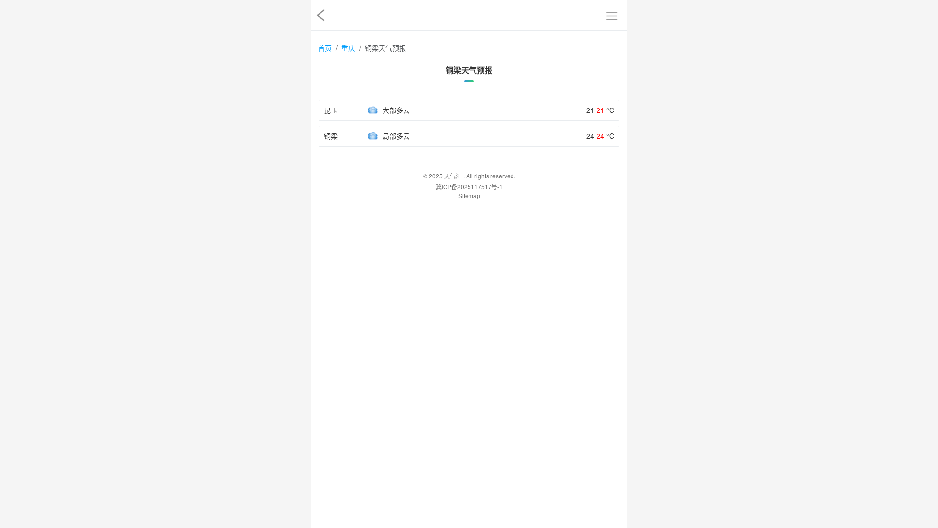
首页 (325, 48)
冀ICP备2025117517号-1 (469, 186)
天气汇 (453, 176)
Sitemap (469, 195)
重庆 (348, 48)
